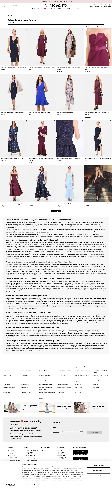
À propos (60, 450)
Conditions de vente (32, 450)
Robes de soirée (61, 380)
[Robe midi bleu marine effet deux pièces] (14, 92)
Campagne (95, 384)
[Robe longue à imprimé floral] (70, 92)
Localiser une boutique (80, 458)
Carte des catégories (32, 459)
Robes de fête (60, 397)
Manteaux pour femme (9, 397)
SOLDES (44, 8)
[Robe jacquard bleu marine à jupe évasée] (70, 138)
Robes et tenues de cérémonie (46, 384)
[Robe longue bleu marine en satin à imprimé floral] (42, 183)
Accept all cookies (98, 465)
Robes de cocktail (61, 392)
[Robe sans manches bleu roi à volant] (42, 92)
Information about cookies (29, 484)
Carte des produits (31, 461)
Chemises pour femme (9, 387)
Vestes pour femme (26, 370)
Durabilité (61, 459)
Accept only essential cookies (98, 476)
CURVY (59, 8)
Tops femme (6, 392)
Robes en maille (7, 375)
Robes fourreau (7, 370)
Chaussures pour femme (45, 380)
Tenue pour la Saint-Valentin (82, 397)
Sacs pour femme (43, 370)
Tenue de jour (78, 384)
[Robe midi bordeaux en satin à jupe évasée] (14, 183)
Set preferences (97, 470)
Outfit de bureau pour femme (82, 375)
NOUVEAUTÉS (35, 8)
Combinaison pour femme (10, 380)
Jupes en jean (6, 384)
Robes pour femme (8, 366)
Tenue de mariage (61, 366)
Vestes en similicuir (26, 366)
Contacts (12, 450)
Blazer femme (24, 375)
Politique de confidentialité (30, 453)
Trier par (86, 26)
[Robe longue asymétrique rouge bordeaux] (42, 138)
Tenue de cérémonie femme (64, 370)
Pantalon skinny (25, 387)
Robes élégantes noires (62, 384)
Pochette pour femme (44, 375)
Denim (22, 397)
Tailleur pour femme (26, 384)
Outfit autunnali (78, 387)
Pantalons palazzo (26, 392)
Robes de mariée (61, 375)
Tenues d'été (78, 392)
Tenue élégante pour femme (64, 387)
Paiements (13, 452)
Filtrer (97, 26)
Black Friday (95, 387)
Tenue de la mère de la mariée (82, 370)
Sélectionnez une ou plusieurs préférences (60, 426)
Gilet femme (24, 380)
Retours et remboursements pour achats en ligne (16, 460)
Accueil (10, 15)
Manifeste (61, 454)
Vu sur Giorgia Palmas (98, 380)
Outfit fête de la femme (98, 366)
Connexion (80, 452)
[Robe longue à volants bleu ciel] (70, 183)
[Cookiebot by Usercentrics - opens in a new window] (10, 485)
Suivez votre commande (13, 456)
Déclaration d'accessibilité (62, 456)
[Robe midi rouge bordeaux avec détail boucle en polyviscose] (42, 47)
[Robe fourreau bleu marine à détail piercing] (14, 47)
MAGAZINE (77, 8)
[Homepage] (56, 5)
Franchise (61, 452)
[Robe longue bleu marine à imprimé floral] (14, 138)
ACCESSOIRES (68, 8)
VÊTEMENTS (52, 8)
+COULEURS (59, 71)
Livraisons (12, 454)
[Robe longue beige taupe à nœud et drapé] (70, 47)
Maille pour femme (43, 366)
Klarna (44, 450)
